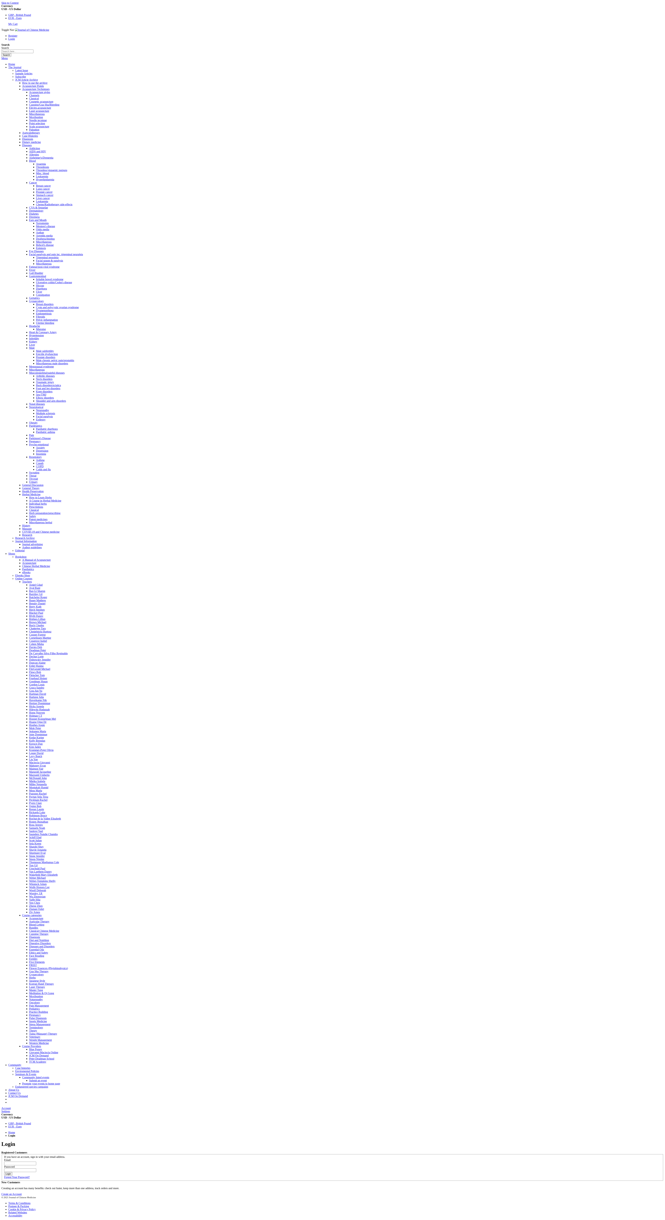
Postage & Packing (18, 1206)
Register (12, 35)
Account (6, 1108)
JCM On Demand (18, 1096)
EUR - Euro (15, 18)
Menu (4, 58)
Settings (5, 1111)
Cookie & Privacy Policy (22, 1209)
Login (11, 38)
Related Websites (17, 1212)
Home (11, 64)
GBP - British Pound (19, 15)
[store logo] (32, 29)
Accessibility (15, 1215)
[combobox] (17, 51)
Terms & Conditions (19, 1203)
